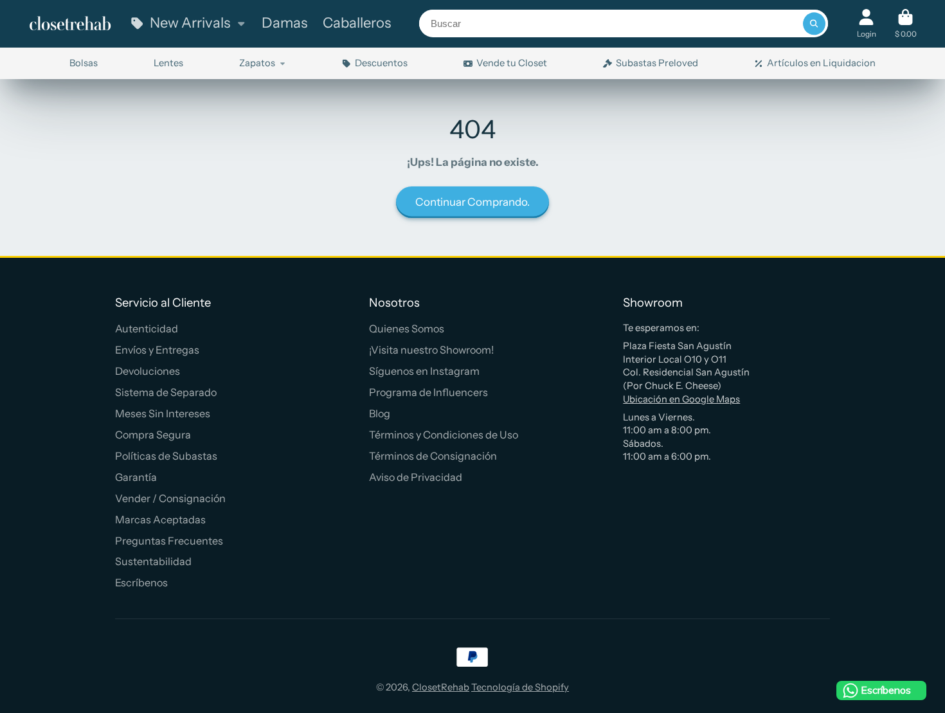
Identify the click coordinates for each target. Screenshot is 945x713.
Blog (379, 413)
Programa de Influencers (428, 392)
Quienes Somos (406, 328)
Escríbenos (141, 582)
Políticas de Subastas (166, 455)
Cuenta (866, 24)
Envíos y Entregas (157, 349)
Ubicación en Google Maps (681, 399)
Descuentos (381, 63)
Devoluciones (147, 371)
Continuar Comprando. (472, 201)
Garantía (136, 477)
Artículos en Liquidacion (821, 63)
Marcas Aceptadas (160, 519)
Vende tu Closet (511, 63)
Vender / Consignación (170, 498)
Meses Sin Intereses (162, 413)
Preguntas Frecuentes (169, 540)
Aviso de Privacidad (415, 477)
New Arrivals (190, 23)
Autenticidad (146, 328)
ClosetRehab (440, 687)
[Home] (70, 23)
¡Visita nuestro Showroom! (431, 349)
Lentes (168, 63)
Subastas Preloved (657, 63)
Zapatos (257, 63)
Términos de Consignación (433, 455)
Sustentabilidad (153, 561)
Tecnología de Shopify (520, 687)
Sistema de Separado (166, 392)
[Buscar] (814, 23)
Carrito (906, 24)
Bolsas (83, 63)
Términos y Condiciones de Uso (443, 434)
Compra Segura (153, 434)
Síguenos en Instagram (424, 371)
